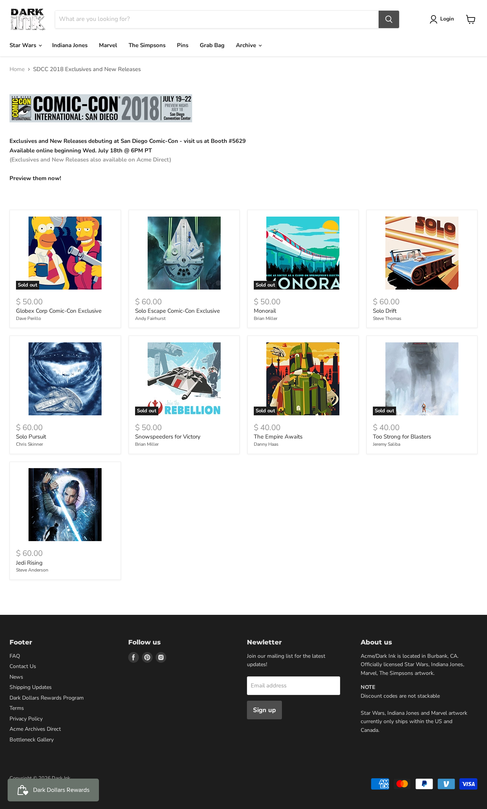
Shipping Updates (31, 687)
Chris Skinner (29, 444)
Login (447, 18)
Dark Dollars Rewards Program (47, 697)
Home (17, 69)
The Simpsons (147, 45)
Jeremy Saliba (386, 444)
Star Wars (24, 45)
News (16, 677)
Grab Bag (212, 45)
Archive (247, 45)
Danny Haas (266, 444)
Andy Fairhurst (150, 318)
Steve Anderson (32, 570)
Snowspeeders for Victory (168, 436)
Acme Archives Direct (35, 729)
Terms (17, 708)
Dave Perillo (28, 318)
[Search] (389, 19)
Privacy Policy (26, 718)
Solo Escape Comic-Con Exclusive (177, 311)
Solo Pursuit (31, 436)
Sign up (264, 710)
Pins (182, 45)
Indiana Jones (70, 45)
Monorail (265, 311)
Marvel (108, 45)
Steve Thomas (387, 318)
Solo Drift (384, 311)
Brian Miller (265, 318)
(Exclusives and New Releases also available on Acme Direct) (90, 159)
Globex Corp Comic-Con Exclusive (59, 311)
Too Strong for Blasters (402, 436)
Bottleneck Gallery (32, 739)
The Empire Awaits (278, 436)
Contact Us (23, 666)
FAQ (15, 656)
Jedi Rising (29, 563)
